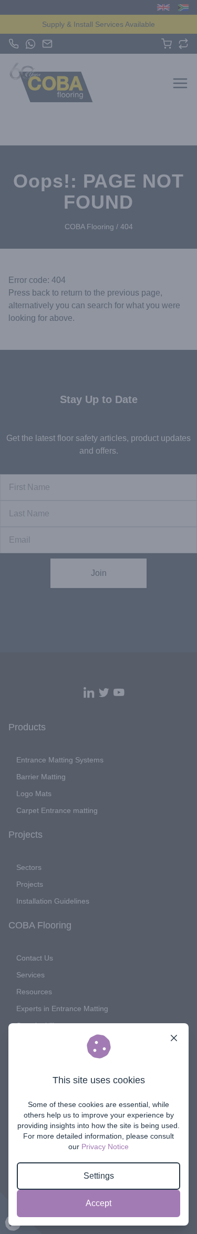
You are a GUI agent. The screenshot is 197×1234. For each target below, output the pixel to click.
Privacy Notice (105, 1146)
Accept (98, 1203)
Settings (99, 1175)
